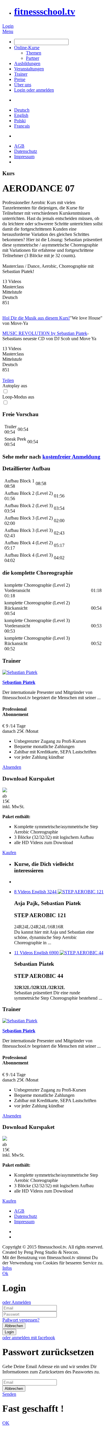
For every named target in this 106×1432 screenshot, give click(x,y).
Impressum (24, 156)
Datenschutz (25, 151)
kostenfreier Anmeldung (71, 457)
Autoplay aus (14, 385)
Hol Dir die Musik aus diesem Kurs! (36, 317)
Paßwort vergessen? (20, 1319)
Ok (5, 1273)
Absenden (11, 767)
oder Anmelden (16, 1302)
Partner (32, 58)
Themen (33, 52)
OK (5, 1423)
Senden (9, 1394)
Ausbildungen (27, 63)
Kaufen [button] (9, 852)
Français (22, 125)
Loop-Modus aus (18, 396)
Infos (7, 1268)
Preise (19, 79)
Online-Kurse (26, 47)
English (21, 115)
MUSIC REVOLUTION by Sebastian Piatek (44, 333)
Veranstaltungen (29, 68)
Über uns (22, 84)
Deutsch (21, 110)
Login (8, 26)
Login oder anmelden (34, 89)
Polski (20, 120)
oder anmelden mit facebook (28, 1337)
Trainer (20, 74)
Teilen (8, 380)
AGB (19, 145)
